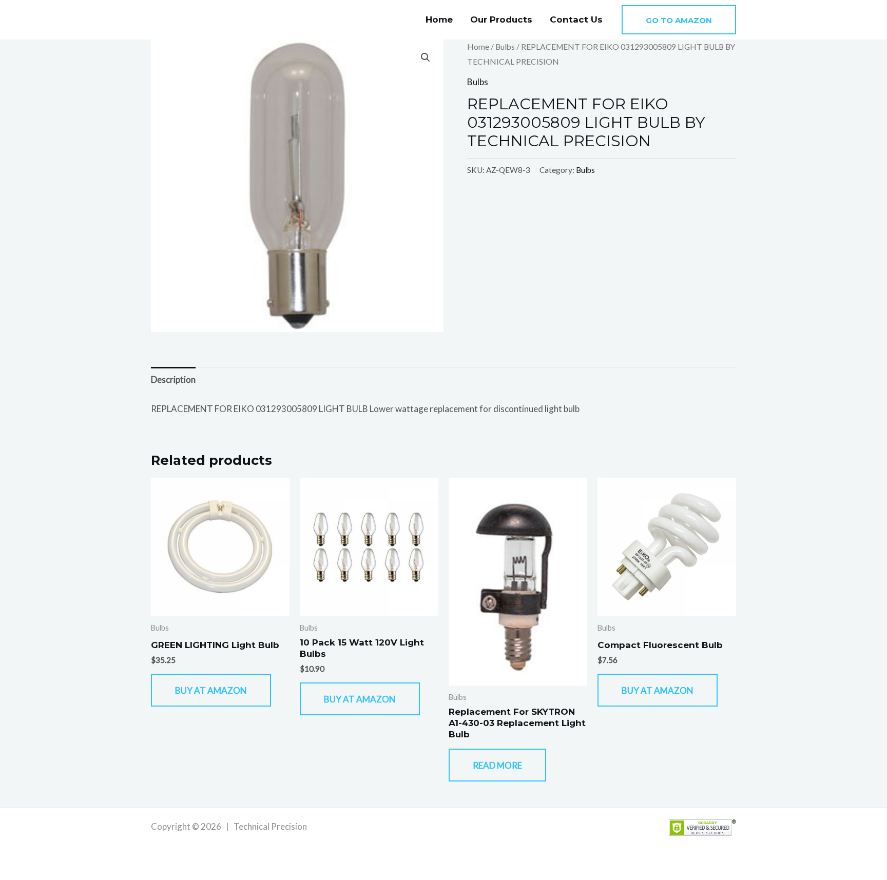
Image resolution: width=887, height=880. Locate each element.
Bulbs (505, 46)
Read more (497, 765)
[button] (679, 19)
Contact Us (576, 19)
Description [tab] (173, 379)
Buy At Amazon (211, 690)
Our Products (501, 19)
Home (439, 19)
